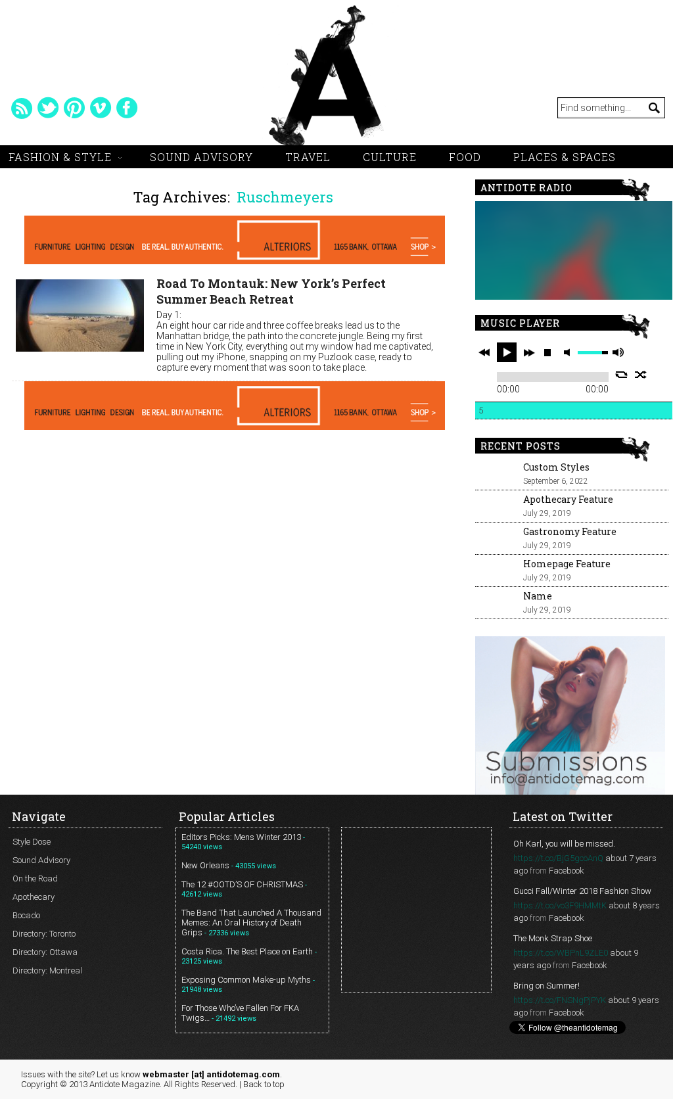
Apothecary (33, 897)
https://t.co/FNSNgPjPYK (559, 1000)
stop (547, 352)
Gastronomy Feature (569, 531)
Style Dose (31, 842)
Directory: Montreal (47, 970)
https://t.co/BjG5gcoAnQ (558, 858)
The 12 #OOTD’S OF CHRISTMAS (242, 884)
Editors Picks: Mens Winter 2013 (241, 837)
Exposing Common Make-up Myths (246, 980)
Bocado (26, 915)
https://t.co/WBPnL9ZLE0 (560, 953)
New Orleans (205, 865)
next (529, 352)
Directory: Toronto (44, 934)
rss (22, 108)
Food (465, 157)
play (507, 352)
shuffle (641, 375)
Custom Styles (556, 467)
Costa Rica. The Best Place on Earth (247, 951)
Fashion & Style (60, 157)
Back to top (264, 1084)
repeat (621, 375)
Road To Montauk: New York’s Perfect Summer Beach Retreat (271, 291)
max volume (618, 353)
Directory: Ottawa (45, 952)
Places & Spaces (564, 157)
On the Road (35, 878)
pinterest (74, 108)
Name (537, 596)
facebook (127, 108)
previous (484, 352)
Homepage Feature (567, 563)
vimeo (100, 108)
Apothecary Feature (568, 499)
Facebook (566, 871)
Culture (390, 157)
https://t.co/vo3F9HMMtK (560, 905)
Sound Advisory (201, 157)
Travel (308, 157)
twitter (48, 108)
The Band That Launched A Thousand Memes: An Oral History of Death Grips (251, 922)
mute (569, 353)
